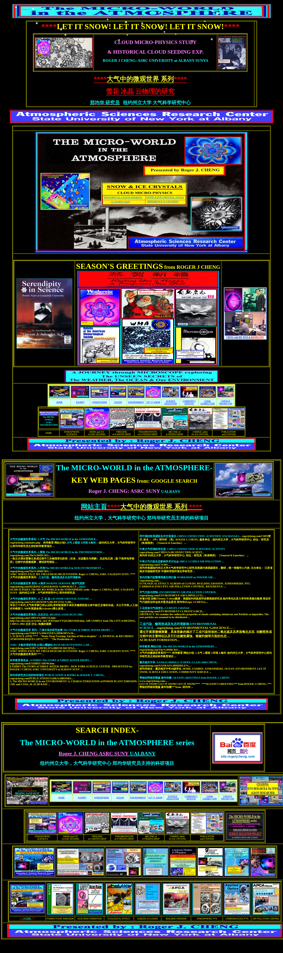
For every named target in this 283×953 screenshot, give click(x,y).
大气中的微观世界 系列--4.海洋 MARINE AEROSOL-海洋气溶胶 (47, 583)
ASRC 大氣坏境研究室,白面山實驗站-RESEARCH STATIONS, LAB (51, 644)
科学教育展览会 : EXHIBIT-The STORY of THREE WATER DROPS (51, 660)
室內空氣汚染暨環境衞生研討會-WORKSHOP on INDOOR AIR (177, 577)
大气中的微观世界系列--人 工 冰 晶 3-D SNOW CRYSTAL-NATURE (51, 598)
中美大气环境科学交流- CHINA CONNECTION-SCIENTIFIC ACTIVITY (182, 549)
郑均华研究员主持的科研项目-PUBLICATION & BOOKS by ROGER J (57, 675)
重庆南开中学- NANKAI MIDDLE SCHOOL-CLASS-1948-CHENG (178, 662)
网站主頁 (94, 506)
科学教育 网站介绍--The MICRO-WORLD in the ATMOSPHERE (178, 646)
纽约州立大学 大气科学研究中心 (156, 102)
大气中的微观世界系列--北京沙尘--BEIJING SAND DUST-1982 (46, 614)
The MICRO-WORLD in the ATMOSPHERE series (107, 742)
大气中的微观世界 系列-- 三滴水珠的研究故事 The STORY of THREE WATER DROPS (61, 630)
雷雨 (77, 542)
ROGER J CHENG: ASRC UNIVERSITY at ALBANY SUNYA (155, 60)
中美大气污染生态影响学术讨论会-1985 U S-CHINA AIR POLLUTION (182, 561)
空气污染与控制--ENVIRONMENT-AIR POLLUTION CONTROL (178, 592)
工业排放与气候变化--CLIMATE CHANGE (165, 608)
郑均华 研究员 (105, 102)
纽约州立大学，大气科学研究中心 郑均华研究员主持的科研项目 (142, 517)
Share (82, 586)
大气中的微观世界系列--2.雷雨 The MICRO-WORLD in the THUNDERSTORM (57, 552)
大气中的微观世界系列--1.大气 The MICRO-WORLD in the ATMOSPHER (54, 539)
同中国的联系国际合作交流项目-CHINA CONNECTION (191, 536)
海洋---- (94, 542)
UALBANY (134, 491)
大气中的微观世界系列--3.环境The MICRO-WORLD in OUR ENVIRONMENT (57, 568)
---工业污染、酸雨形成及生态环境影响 (58, 577)
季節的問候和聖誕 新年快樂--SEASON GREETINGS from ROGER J (185, 677)
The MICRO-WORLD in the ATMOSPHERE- (134, 467)
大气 (69, 542)
